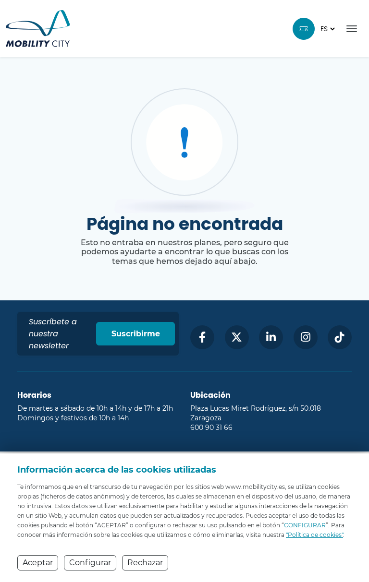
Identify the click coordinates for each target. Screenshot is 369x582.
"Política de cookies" (314, 534)
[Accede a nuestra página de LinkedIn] (271, 337)
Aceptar (38, 562)
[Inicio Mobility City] (38, 28)
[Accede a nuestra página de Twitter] (237, 337)
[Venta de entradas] (304, 29)
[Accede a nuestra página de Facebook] (202, 337)
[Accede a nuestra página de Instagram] (306, 337)
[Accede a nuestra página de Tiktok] (340, 337)
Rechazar (145, 562)
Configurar (90, 562)
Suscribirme (135, 333)
